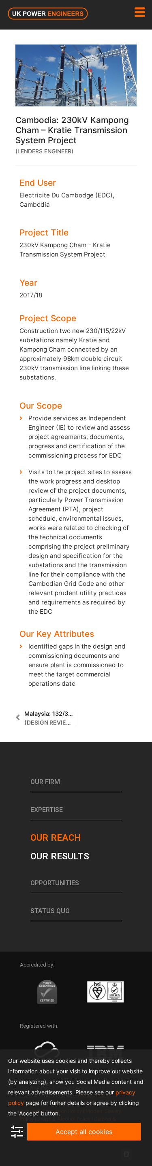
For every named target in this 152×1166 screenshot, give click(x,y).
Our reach (55, 837)
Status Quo (50, 911)
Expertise (46, 810)
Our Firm (45, 782)
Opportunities (54, 883)
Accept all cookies (84, 1132)
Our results (59, 856)
